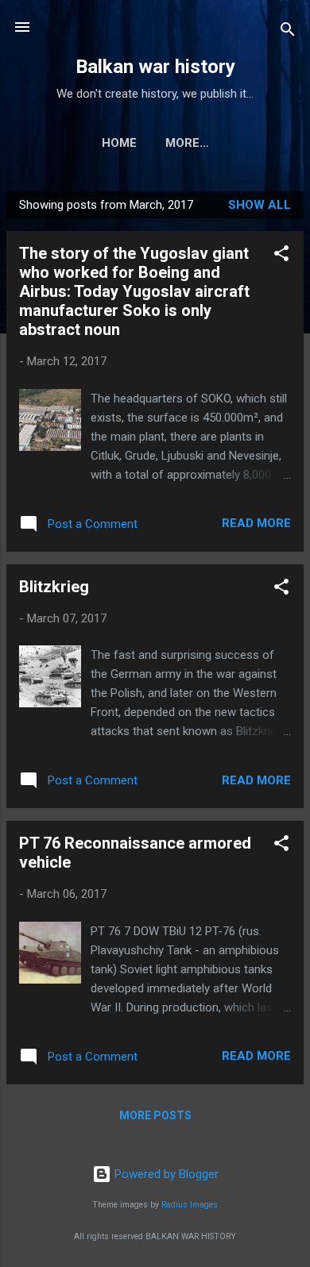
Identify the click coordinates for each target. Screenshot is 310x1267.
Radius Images (189, 1205)
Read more (256, 523)
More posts (155, 1115)
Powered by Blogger (165, 1174)
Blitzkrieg (54, 586)
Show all (259, 205)
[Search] (287, 32)
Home (119, 143)
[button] (281, 256)
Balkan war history (155, 67)
